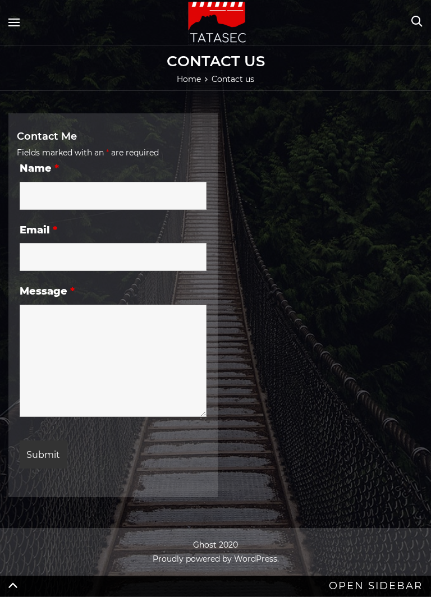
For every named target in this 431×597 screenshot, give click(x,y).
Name (39, 168)
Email (38, 230)
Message (47, 291)
